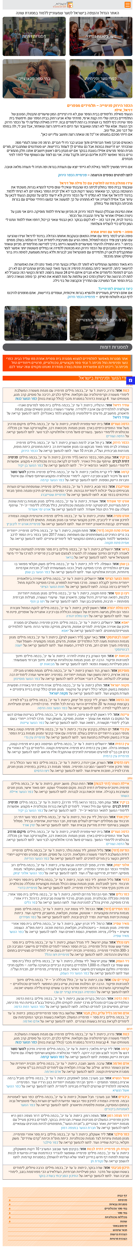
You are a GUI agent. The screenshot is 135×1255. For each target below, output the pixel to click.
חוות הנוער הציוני (52, 586)
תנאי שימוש (120, 1230)
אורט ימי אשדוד (39, 509)
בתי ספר (122, 1213)
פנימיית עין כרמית (116, 756)
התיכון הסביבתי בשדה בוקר (58, 1175)
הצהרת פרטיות (118, 1238)
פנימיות (122, 1200)
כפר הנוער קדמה (52, 480)
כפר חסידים (27, 917)
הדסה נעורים (115, 436)
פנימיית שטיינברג (53, 494)
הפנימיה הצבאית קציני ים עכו (75, 992)
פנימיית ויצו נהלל (57, 954)
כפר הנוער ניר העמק (74, 973)
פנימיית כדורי (27, 887)
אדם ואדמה (31, 1021)
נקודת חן (97, 1161)
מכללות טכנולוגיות (116, 1217)
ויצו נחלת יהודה (77, 616)
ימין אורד (28, 825)
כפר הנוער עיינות (32, 722)
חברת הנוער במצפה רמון (78, 1127)
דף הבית (122, 1195)
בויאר (69, 557)
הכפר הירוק (29, 450)
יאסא (65, 630)
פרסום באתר (120, 1225)
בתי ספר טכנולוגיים (116, 1208)
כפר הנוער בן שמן (37, 572)
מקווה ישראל (58, 693)
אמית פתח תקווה (117, 542)
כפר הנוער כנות (26, 398)
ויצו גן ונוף (37, 601)
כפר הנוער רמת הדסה (29, 1006)
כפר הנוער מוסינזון (27, 678)
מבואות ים (47, 664)
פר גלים (30, 902)
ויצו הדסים (41, 770)
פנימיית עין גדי (34, 737)
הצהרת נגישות (118, 1234)
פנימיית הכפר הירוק (72, 175)
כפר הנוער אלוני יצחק (28, 873)
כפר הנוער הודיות (36, 858)
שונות (123, 1221)
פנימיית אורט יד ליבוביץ (23, 524)
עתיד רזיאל (121, 417)
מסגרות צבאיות (118, 1204)
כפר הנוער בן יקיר (30, 465)
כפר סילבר (50, 1142)
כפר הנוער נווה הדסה (52, 708)
